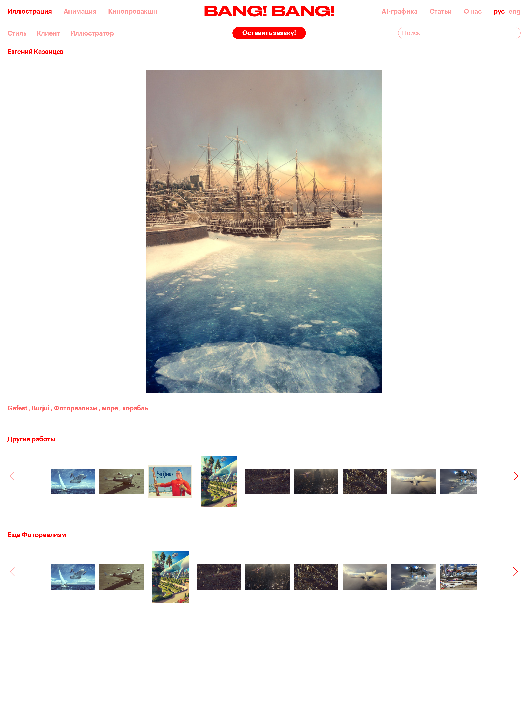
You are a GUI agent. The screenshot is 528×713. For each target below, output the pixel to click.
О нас (473, 11)
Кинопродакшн (132, 11)
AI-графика (400, 11)
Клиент (48, 33)
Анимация (80, 11)
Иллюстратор (92, 33)
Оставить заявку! (269, 32)
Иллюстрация (29, 11)
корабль (133, 408)
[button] (516, 476)
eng (515, 11)
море (108, 408)
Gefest (17, 408)
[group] (73, 481)
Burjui (38, 408)
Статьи (440, 11)
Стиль (17, 33)
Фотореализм (74, 408)
